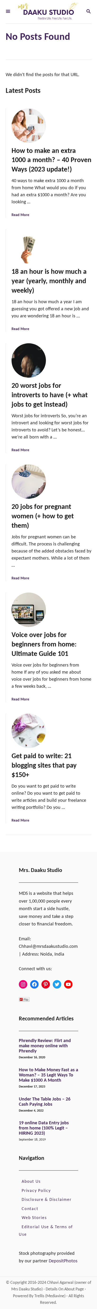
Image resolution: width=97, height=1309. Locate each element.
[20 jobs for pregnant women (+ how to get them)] (29, 481)
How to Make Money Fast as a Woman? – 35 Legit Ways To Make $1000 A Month (48, 1075)
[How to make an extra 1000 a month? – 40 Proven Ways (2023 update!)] (29, 125)
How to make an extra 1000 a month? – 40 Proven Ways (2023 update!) (51, 160)
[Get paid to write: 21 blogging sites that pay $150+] (29, 731)
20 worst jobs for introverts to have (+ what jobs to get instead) (50, 395)
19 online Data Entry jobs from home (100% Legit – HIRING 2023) (44, 1128)
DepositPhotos (63, 1261)
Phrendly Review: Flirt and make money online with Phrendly (45, 1046)
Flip (26, 999)
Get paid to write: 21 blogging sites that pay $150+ (44, 766)
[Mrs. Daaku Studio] (48, 12)
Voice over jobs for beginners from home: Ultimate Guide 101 (44, 645)
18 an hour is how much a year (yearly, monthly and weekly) (49, 281)
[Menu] (8, 12)
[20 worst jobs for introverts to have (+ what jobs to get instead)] (29, 360)
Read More (20, 215)
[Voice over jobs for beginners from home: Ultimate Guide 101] (29, 610)
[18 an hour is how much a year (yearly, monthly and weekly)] (29, 246)
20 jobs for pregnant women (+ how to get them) (43, 516)
